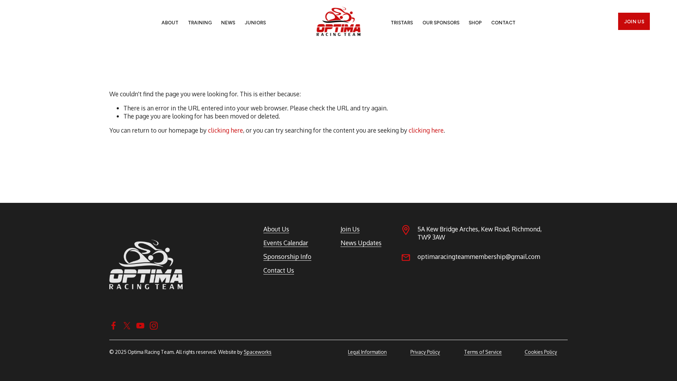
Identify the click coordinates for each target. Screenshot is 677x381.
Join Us (634, 21)
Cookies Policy (541, 352)
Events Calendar (285, 243)
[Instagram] (154, 325)
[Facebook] (113, 325)
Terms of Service (483, 352)
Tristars (402, 22)
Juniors (255, 22)
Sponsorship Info (287, 256)
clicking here (225, 130)
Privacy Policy (425, 352)
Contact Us (278, 270)
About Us (276, 229)
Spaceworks (258, 352)
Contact (503, 22)
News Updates (361, 243)
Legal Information (367, 352)
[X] (127, 325)
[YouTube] (140, 325)
